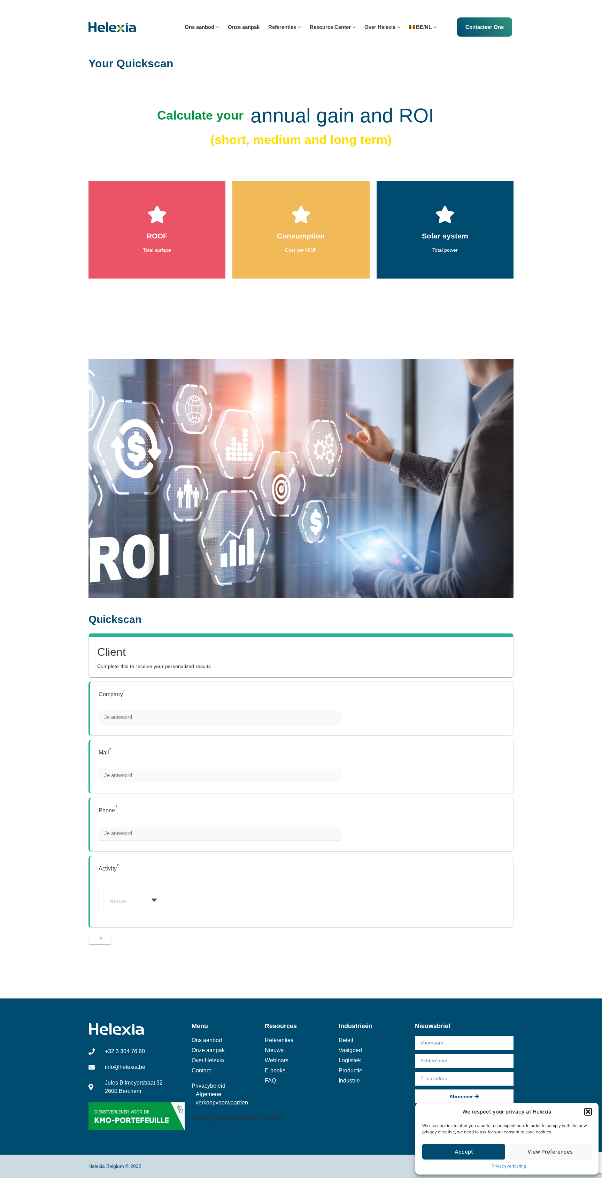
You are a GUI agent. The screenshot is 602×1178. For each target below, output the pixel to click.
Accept (464, 1151)
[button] (588, 1111)
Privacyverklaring (509, 1166)
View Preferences (550, 1151)
